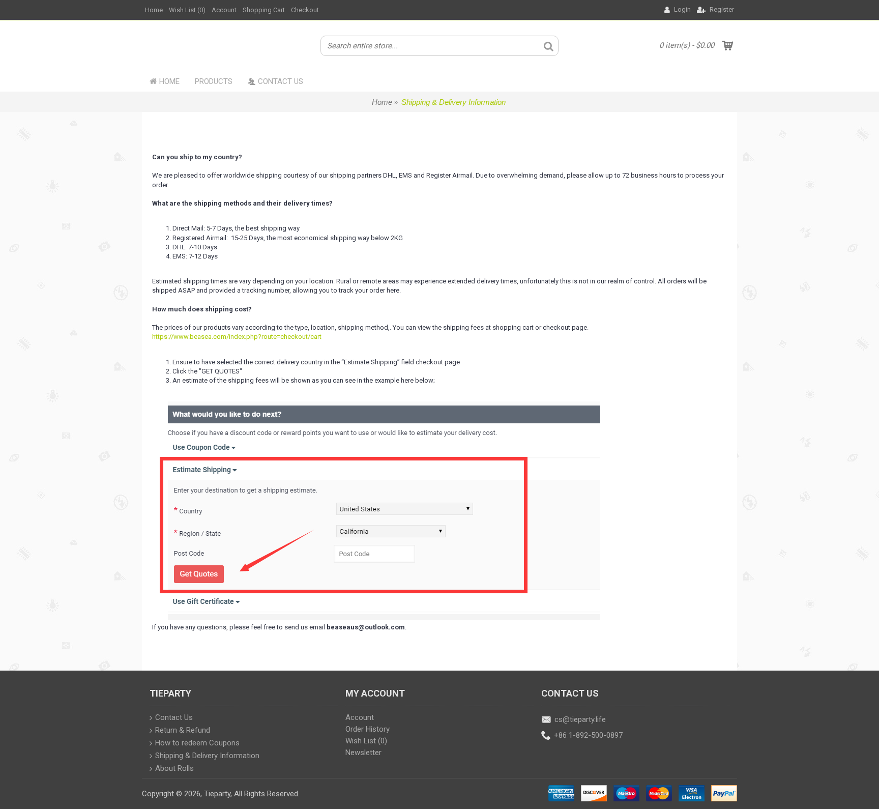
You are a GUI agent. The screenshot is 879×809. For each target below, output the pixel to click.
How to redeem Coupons (197, 743)
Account (359, 717)
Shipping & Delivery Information (453, 102)
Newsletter (363, 752)
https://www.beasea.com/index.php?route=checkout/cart (236, 336)
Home (382, 102)
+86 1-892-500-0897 (588, 735)
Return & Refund (182, 730)
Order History (367, 729)
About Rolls (174, 768)
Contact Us (174, 718)
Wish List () (366, 740)
